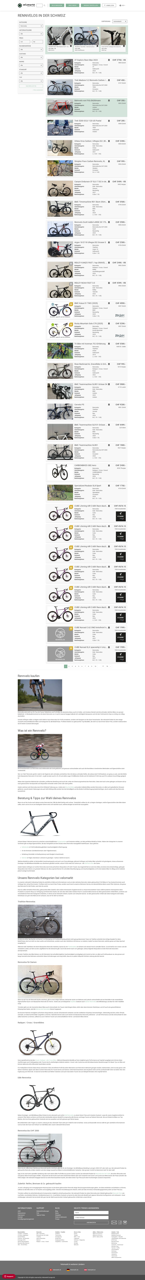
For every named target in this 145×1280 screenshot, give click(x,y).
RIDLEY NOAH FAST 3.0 (84, 283)
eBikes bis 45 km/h (97, 1235)
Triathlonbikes (72, 946)
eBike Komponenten (116, 1257)
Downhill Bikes (21, 1236)
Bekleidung (114, 1243)
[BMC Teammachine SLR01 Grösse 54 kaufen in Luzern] (60, 391)
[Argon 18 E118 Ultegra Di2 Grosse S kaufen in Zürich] (60, 249)
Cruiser (76, 1241)
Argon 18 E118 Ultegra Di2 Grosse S (90, 242)
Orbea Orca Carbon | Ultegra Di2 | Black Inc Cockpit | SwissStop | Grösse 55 (107, 141)
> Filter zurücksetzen (38, 90)
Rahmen (24, 858)
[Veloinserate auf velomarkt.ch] (26, 5)
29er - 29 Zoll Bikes (22, 1244)
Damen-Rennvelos (90, 1001)
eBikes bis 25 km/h (97, 1233)
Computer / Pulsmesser (117, 1244)
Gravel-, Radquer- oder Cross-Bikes (45, 1060)
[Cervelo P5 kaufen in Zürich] (60, 412)
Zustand (22, 54)
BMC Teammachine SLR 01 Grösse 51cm (92, 425)
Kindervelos (58, 1238)
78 (107, 666)
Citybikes (73, 1001)
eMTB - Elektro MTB (98, 1236)
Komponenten (61, 841)
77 (103, 666)
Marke (21, 62)
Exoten (75, 1233)
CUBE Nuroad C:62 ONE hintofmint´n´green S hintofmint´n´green (102, 627)
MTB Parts (114, 1240)
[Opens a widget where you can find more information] (9, 1276)
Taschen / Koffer (115, 1248)
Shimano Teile (114, 1246)
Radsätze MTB (115, 1233)
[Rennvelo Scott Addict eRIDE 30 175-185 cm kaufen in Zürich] (60, 229)
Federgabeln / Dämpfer (117, 1236)
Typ (20, 77)
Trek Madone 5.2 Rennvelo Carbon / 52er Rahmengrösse (99, 80)
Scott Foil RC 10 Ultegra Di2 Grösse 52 (111, 46)
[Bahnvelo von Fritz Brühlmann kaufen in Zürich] (60, 107)
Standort (23, 69)
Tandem (76, 1235)
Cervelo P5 (79, 404)
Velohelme (114, 1254)
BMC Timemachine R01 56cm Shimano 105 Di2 (95, 202)
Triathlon (38, 1236)
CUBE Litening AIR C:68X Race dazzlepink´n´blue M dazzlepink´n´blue (104, 506)
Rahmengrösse (25, 46)
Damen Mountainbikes (23, 1241)
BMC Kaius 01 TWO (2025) (86, 303)
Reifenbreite (25, 847)
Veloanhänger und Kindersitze (118, 1238)
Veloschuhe (114, 1256)
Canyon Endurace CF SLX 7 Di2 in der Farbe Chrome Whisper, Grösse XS (106, 181)
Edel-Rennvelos (69, 1115)
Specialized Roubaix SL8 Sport (87, 485)
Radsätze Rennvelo (116, 1235)
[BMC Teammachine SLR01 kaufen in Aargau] (60, 452)
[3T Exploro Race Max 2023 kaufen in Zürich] (60, 67)
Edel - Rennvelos (40, 1233)
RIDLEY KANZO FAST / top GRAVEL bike (91, 262)
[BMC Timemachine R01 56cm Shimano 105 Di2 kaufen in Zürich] (60, 209)
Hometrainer (114, 1252)
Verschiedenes (115, 1249)
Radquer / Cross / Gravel (42, 1241)
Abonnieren (91, 1222)
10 (95, 666)
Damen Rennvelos (40, 1238)
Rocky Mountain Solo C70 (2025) (88, 323)
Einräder (76, 1243)
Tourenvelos (58, 1235)
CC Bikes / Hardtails (23, 1233)
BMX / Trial (77, 1236)
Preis (21, 38)
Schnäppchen (58, 1236)
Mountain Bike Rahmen (23, 1243)
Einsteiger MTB (21, 1240)
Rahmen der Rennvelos (43, 1009)
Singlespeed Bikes (59, 1240)
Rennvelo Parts (117, 1193)
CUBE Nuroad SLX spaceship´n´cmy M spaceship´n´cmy (98, 647)
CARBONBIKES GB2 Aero (85, 465)
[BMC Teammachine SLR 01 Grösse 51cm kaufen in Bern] (60, 432)
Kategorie (23, 22)
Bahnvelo (76, 1244)
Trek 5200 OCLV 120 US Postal (87, 121)
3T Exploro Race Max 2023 (86, 60)
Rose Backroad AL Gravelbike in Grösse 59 (93, 364)
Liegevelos (76, 1238)
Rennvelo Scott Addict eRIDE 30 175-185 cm (93, 222)
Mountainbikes (69, 787)
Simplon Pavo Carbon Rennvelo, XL (89, 161)
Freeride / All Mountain (23, 1238)
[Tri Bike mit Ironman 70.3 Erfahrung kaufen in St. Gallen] (60, 351)
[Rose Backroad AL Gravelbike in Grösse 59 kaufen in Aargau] (60, 371)
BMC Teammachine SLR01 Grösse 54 (90, 384)
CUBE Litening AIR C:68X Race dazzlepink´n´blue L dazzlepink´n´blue (104, 607)
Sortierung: (106, 21)
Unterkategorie (25, 30)
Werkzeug (113, 1251)
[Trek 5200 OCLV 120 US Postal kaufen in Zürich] (60, 128)
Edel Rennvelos (89, 863)
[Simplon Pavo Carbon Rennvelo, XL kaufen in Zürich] (60, 168)
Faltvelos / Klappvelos (79, 1240)
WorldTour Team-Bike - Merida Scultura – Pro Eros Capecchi (90, 46)
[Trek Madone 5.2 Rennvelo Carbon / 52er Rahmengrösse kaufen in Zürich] (60, 87)
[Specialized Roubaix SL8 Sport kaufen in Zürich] (60, 493)
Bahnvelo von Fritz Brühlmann (87, 100)
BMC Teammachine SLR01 (86, 445)
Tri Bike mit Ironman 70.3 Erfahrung (90, 344)
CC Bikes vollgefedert (23, 1235)
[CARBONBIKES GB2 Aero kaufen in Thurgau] (60, 472)
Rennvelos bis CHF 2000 (102, 1173)
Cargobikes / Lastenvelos (61, 1241)
